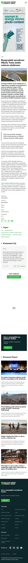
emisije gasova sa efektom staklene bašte (11, 232)
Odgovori (23, 266)
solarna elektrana (5, 237)
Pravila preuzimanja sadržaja (5, 542)
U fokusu (3, 524)
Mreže (16, 512)
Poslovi (16, 527)
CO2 (2, 230)
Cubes (16, 559)
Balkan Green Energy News (11, 558)
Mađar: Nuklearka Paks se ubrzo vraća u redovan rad (12, 437)
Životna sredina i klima (6, 515)
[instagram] (17, 547)
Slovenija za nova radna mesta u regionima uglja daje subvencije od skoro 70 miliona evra (13, 467)
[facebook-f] (10, 547)
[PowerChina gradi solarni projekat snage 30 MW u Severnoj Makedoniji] (14, 397)
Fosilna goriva (4, 521)
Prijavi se (7, 347)
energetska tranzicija (6, 234)
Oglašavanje (4, 538)
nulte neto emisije (17, 234)
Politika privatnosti (5, 554)
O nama (17, 538)
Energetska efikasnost (20, 509)
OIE (2, 56)
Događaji (3, 527)
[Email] (12, 221)
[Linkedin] (9, 221)
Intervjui (17, 524)
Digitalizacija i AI (18, 521)
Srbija (2, 207)
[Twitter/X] (5, 221)
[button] (26, 3)
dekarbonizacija (9, 230)
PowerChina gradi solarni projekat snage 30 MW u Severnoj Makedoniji (13, 408)
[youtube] (21, 547)
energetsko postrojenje (9, 185)
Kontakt (17, 535)
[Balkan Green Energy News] (8, 2)
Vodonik (17, 518)
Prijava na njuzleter (5, 535)
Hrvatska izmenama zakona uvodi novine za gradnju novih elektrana (13, 378)
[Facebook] (2, 221)
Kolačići (14, 554)
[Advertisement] (14, 307)
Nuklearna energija (5, 518)
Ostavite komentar (14, 277)
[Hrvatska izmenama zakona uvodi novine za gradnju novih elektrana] (14, 368)
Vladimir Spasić (5, 211)
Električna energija (5, 512)
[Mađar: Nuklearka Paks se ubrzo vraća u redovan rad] (14, 427)
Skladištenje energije (19, 515)
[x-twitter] (14, 547)
